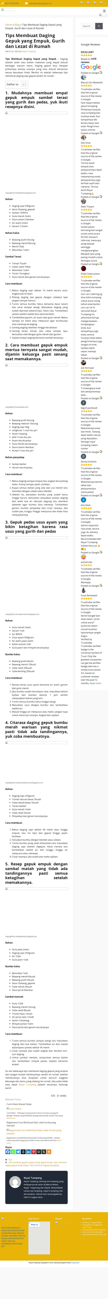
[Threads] (23, 1151)
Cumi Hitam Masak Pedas (19, 1104)
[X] (43, 1151)
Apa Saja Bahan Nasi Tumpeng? (94, 1230)
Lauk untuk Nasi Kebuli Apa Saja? (94, 1234)
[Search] (99, 26)
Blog (17, 24)
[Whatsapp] (13, 1151)
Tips (10, 1159)
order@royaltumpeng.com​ (40, 3)
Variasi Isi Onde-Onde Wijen (92, 1232)
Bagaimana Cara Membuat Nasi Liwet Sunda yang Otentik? (31, 1124)
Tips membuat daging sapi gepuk (44, 1165)
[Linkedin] (28, 1151)
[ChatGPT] (38, 1151)
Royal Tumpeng (27, 1084)
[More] (49, 1151)
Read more (11, 1118)
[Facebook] (8, 1151)
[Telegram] (18, 1151)
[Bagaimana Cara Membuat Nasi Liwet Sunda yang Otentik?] (35, 1133)
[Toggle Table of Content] (23, 84)
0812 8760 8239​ (12, 3)
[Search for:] (88, 26)
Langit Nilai (75, 1263)
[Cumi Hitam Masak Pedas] (14, 1108)
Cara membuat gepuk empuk (21, 1162)
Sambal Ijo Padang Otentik (92, 1222)
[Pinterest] (33, 1151)
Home (8, 24)
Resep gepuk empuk (44, 1162)
